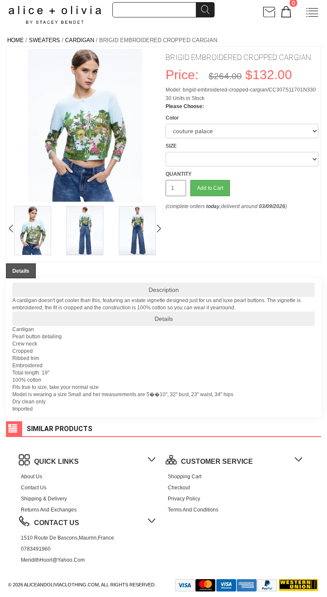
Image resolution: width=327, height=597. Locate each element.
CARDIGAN (79, 40)
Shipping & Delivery (44, 499)
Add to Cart (210, 188)
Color (172, 118)
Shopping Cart (184, 477)
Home (15, 40)
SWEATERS (44, 40)
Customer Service (217, 461)
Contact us (33, 488)
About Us (31, 477)
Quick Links (56, 461)
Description (164, 289)
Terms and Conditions (193, 510)
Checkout (179, 488)
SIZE (171, 146)
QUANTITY (179, 174)
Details (164, 318)
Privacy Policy (184, 499)
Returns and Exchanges (49, 510)
